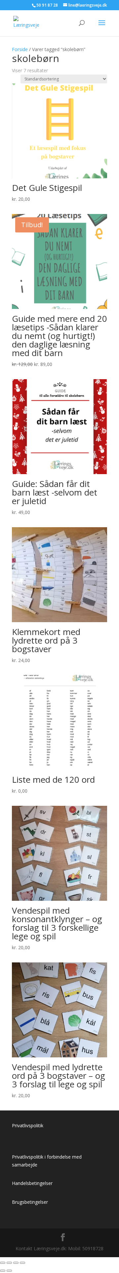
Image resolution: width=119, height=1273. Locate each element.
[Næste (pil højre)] (9, 1271)
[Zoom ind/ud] (2, 1263)
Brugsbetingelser (30, 1202)
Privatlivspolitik (27, 1125)
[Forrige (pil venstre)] (2, 1271)
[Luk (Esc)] (22, 1263)
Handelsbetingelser (32, 1183)
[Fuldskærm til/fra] (9, 1263)
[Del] (16, 1263)
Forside (20, 49)
